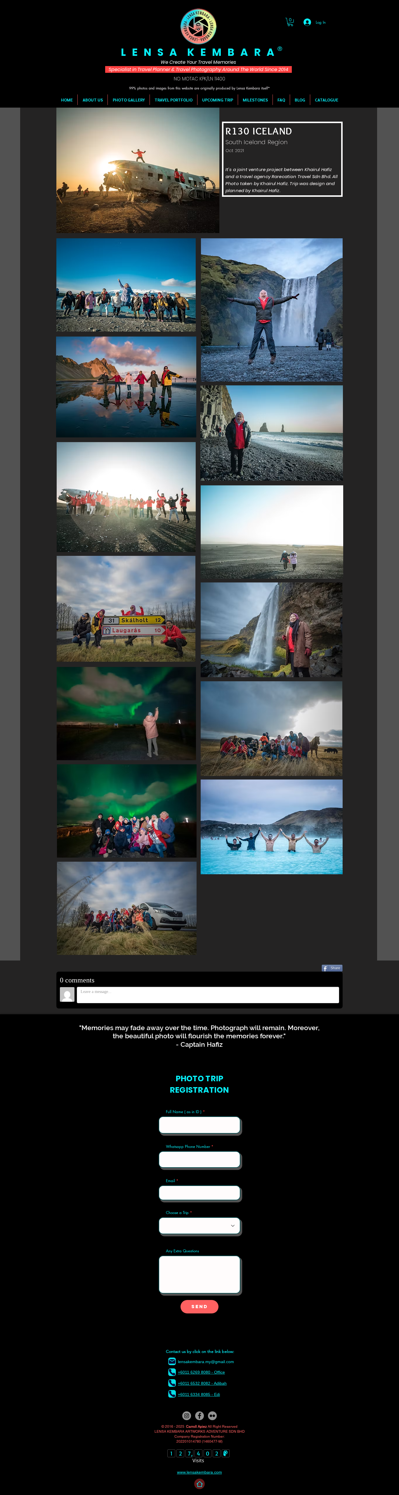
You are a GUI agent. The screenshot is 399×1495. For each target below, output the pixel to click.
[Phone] (172, 1372)
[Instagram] (186, 1415)
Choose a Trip (177, 1213)
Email (170, 1181)
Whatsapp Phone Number (188, 1147)
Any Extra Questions (182, 1251)
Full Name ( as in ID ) (184, 1112)
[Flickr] (212, 1415)
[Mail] (172, 1361)
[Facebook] (199, 1415)
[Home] (199, 1484)
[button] (290, 22)
